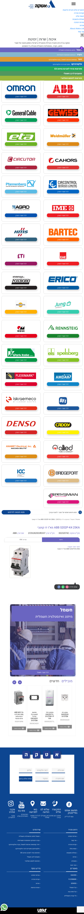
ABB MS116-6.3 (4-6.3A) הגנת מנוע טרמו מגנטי (19, 715)
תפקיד (45, 778)
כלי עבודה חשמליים (70, 896)
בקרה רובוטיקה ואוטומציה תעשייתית (29, 840)
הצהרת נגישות (35, 887)
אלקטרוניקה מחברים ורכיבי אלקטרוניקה (27, 849)
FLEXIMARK (72, 879)
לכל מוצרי (43, 672)
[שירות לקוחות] (4, 907)
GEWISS (73, 883)
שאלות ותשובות (78, 19)
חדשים (54, 681)
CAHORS (73, 875)
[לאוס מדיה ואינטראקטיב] (42, 910)
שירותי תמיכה (79, 22)
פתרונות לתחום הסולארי (32, 861)
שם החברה (60, 778)
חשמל (72, 519)
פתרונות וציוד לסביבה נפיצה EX (30, 853)
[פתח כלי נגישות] (81, 48)
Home (78, 519)
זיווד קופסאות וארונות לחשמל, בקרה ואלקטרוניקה (24, 844)
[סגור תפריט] (82, 35)
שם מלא (61, 770)
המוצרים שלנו (78, 10)
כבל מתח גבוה (72, 892)
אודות (82, 25)
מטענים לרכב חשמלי (33, 857)
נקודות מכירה (79, 13)
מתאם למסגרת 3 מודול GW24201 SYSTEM (34, 716)
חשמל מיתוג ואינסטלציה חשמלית (29, 836)
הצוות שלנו (80, 16)
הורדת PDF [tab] (23, 540)
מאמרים (74, 861)
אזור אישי (73, 865)
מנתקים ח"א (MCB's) (62, 519)
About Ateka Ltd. (77, 28)
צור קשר (81, 31)
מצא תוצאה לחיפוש (16, 512)
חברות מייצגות (68, 10)
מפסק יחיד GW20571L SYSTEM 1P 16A (49, 715)
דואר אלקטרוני (42, 770)
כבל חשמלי (72, 887)
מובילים (67, 681)
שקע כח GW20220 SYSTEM (64, 714)
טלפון (29, 770)
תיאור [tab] (61, 540)
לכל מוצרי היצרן (63, 96)
